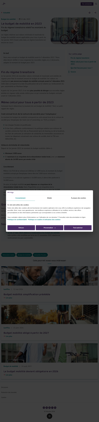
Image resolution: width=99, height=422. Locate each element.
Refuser (21, 228)
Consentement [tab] (20, 198)
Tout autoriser (78, 228)
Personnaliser (48, 228)
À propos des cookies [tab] (78, 198)
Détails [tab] (49, 198)
